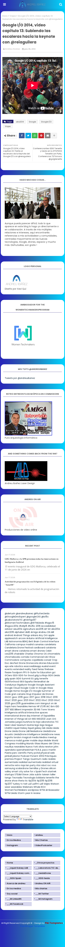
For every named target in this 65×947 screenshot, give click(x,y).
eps (7, 666)
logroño (9, 737)
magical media (30, 737)
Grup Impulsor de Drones (39, 694)
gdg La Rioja (40, 675)
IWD (34, 718)
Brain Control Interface (46, 641)
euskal (45, 666)
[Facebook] (22, 135)
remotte (9, 765)
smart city (17, 771)
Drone (22, 663)
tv (22, 783)
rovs (54, 765)
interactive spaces (37, 712)
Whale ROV (39, 787)
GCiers (8, 675)
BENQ (25, 641)
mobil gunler (22, 740)
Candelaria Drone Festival (19, 647)
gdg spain (10, 678)
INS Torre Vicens (46, 709)
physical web (48, 752)
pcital (37, 752)
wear (7, 787)
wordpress (33, 790)
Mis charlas (41, 888)
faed (34, 669)
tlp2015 (40, 780)
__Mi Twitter (42, 893)
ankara (34, 635)
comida (25, 657)
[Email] (47, 135)
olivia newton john (48, 746)
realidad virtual (50, 762)
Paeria (8, 752)
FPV (25, 672)
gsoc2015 (16, 703)
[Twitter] (28, 135)
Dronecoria (32, 663)
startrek (52, 771)
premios (9, 759)
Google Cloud (12, 687)
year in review (32, 793)
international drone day (18, 715)
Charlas (29, 653)
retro (17, 765)
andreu (39, 835)
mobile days (36, 740)
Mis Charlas (41, 840)
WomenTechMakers (16, 790)
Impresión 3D (29, 709)
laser (7, 725)
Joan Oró (51, 718)
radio (44, 759)
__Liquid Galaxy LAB (17, 867)
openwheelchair (25, 749)
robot (44, 765)
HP (38, 706)
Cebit (49, 650)
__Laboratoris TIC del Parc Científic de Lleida (47, 867)
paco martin (49, 749)
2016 (38, 626)
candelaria (50, 644)
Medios (43, 737)
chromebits (53, 653)
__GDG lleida (42, 878)
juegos (19, 721)
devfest (14, 663)
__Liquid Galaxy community (19, 873)
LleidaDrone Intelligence (27, 734)
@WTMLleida (37, 622)
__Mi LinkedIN (14, 898)
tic (26, 780)
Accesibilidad (48, 626)
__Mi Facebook (15, 903)
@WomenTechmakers (17, 622)
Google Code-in (29, 687)
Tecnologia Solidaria (34, 777)
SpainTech (41, 771)
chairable (19, 653)
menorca (10, 740)
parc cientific (19, 752)
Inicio (5, 15)
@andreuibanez (24, 613)
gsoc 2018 (40, 697)
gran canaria (18, 694)
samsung (10, 768)
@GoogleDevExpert (15, 616)
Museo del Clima (50, 743)
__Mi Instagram (43, 898)
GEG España (26, 681)
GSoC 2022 (35, 700)
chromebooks (12, 657)
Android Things (22, 635)
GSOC (8, 697)
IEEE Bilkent (16, 709)
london (17, 737)
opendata (10, 749)
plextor (16, 756)
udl (41, 783)
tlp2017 (8, 783)
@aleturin (10, 613)
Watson (54, 783)
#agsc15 (49, 622)
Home (10, 862)
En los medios (14, 888)
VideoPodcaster (43, 845)
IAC (48, 706)
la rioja (36, 721)
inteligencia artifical (16, 712)
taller (53, 774)
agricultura (29, 629)
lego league (46, 725)
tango (8, 777)
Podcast (25, 756)
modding (21, 743)
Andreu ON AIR (46, 632)
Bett (31, 641)
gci (53, 672)
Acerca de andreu (16, 883)
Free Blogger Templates (32, 926)
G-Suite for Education (39, 672)
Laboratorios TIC (50, 721)
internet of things (14, 718)
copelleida (37, 660)
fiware (8, 672)
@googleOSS (34, 616)
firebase (48, 669)
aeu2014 (17, 629)
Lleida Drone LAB (21, 731)
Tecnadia (17, 777)
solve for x (29, 771)
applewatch (11, 638)
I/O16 (43, 706)
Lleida (49, 728)
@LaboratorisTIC (14, 619)
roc (49, 765)
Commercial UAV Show (42, 657)
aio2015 (40, 629)
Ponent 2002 (37, 756)
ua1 (30, 783)
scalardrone (22, 768)
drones (43, 663)
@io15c (45, 616)
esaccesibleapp (32, 666)
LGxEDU (9, 728)
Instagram (12, 845)
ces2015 (9, 653)
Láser (13, 725)
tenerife (50, 777)
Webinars (28, 787)
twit (25, 783)
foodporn (17, 672)
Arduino (30, 638)
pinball (8, 756)
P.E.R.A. (38, 749)
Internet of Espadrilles (43, 715)
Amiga (34, 632)
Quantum (35, 759)
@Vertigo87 (29, 619)
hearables (22, 706)
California (10, 644)
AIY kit (47, 629)
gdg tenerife (41, 678)
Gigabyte (22, 684)
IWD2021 (41, 718)
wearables (16, 787)
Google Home (12, 690)
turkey (16, 783)
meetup (52, 737)
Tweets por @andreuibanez (20, 378)
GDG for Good (26, 675)
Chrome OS (40, 653)
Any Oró (43, 635)
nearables (19, 746)
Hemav (32, 706)
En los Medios (14, 840)
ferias (41, 669)
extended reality (22, 669)
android (9, 635)
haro (13, 706)
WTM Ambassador (49, 790)
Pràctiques (50, 756)
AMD (27, 632)
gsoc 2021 (23, 700)
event (52, 666)
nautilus (9, 746)
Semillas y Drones (39, 768)
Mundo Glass (33, 743)
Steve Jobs (28, 774)
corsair (47, 660)
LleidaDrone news (50, 734)
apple (51, 635)
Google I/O (46, 121)
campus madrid (25, 644)
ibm (53, 706)
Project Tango (22, 759)
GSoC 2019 (52, 697)
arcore (22, 638)
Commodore (12, 660)
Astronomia (15, 641)
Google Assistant (45, 684)
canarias (39, 644)
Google (32, 121)
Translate (28, 819)
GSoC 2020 (11, 700)
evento (9, 669)
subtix (38, 774)
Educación (53, 663)
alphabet (20, 632)
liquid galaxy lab (36, 728)
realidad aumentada (30, 762)
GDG (15, 675)
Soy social (12, 893)
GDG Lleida (54, 675)
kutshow (27, 721)
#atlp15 (23, 626)
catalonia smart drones (32, 650)
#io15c (31, 626)
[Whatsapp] (35, 135)
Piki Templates (54, 923)
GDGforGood (12, 681)
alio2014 (20, 121)
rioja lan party (28, 765)
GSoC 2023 (47, 700)
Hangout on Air (49, 703)
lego (37, 725)
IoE (26, 718)
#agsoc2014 (11, 626)
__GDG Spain (14, 878)
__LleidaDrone (43, 873)
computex (25, 660)
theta (21, 780)
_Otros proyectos (44, 862)
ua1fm (35, 783)
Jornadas (10, 721)
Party (30, 752)
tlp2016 (48, 780)
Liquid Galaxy (20, 728)
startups (9, 774)
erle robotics (16, 666)
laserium (21, 725)
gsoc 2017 (28, 697)
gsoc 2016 (17, 697)
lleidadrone (36, 731)
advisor (9, 629)
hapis (8, 706)
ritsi (38, 765)
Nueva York (32, 746)
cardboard (39, 647)
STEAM (18, 774)
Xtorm (21, 793)
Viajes (13, 15)
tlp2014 (32, 780)
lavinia (30, 725)
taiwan (45, 774)
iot (29, 718)
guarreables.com (30, 703)
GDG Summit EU (25, 678)
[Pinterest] (41, 135)
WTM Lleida (11, 793)
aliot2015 (9, 632)
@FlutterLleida (41, 613)
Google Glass (46, 687)
